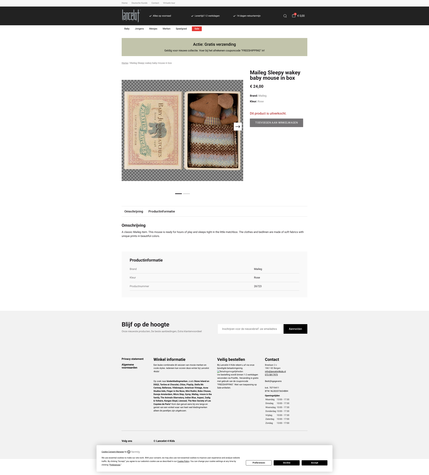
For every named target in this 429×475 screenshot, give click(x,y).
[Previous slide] (127, 127)
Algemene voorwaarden (129, 366)
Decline (286, 463)
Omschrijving (133, 211)
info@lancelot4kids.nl (275, 371)
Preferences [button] (115, 465)
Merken (167, 28)
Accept (314, 463)
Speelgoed (181, 28)
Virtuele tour (169, 3)
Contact (155, 3)
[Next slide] (238, 127)
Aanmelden (295, 329)
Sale (197, 28)
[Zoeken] (285, 16)
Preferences (259, 463)
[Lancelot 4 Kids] (131, 16)
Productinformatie (161, 211)
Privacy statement (132, 358)
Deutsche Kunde (139, 3)
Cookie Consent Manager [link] (113, 452)
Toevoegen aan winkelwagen (276, 122)
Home (125, 3)
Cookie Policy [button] (183, 461)
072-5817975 (271, 375)
